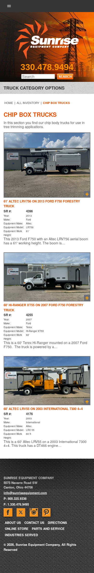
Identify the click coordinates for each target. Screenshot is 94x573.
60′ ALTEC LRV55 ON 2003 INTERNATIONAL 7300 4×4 (43, 408)
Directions (57, 522)
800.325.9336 (17, 498)
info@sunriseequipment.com (25, 492)
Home (8, 103)
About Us (13, 522)
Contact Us (34, 522)
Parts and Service (48, 528)
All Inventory (28, 103)
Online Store (16, 528)
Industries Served (21, 534)
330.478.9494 (47, 67)
